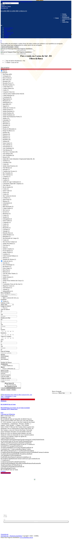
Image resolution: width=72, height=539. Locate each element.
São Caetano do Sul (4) (9, 196)
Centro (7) (6, 90)
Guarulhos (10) (7, 162)
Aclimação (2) (7, 76)
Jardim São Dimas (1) (9, 243)
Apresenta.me (4, 534)
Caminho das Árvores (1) (10, 171)
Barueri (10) (6, 157)
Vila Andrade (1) (7, 145)
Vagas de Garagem (6, 336)
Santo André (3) (7, 220)
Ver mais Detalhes (6, 473)
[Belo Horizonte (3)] (13, 385)
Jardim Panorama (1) (8, 111)
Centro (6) (6, 164)
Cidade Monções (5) (8, 95)
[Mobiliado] (5, 358)
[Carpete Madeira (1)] (10, 365)
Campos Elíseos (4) (8, 88)
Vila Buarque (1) (7, 146)
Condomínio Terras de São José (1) (12, 284)
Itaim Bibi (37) (7, 104)
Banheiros (3, 333)
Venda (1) (5, 301)
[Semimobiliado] (5, 356)
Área (2, 339)
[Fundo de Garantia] (6, 375)
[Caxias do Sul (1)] (13, 388)
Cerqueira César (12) (8, 92)
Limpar (8, 389)
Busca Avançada (56, 391)
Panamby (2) (6, 125)
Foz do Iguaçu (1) (8, 250)
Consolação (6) (7, 97)
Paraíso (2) (6, 127)
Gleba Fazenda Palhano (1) (10, 256)
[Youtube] (36, 506)
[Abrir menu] (1, 25)
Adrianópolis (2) (7, 203)
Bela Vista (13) (7, 79)
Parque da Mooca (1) (8, 130)
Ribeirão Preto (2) (8, 233)
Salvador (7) (6, 169)
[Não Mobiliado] (5, 359)
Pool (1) (5, 308)
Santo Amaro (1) (7, 143)
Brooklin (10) (6, 81)
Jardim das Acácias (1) (9, 108)
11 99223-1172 (23, 11)
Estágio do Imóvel (6, 306)
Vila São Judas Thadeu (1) (10, 273)
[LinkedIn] (36, 500)
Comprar (3, 471)
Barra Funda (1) (7, 78)
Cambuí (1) (6, 180)
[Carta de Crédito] (6, 376)
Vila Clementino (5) (8, 148)
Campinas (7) (6, 176)
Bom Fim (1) (6, 270)
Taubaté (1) (6, 289)
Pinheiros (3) (6, 137)
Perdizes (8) (6, 132)
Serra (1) (5, 247)
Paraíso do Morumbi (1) (9, 129)
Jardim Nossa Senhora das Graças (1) (13, 280)
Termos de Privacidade (7, 47)
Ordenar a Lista (5, 303)
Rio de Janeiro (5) (8, 187)
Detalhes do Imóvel (6, 362)
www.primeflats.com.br (26, 537)
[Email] (36, 510)
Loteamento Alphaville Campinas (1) (13, 183)
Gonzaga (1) (6, 229)
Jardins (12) (6, 118)
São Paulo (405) (7, 74)
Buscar (3, 389)
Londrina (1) (6, 254)
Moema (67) (6, 122)
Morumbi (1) (6, 123)
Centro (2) (6, 224)
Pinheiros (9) (6, 134)
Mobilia (3, 354)
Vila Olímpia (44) (8, 153)
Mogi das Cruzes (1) (8, 286)
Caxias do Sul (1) (7, 261)
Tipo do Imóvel (5, 67)
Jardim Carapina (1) (8, 249)
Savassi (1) (6, 212)
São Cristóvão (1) (8, 175)
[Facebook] (36, 496)
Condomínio (4, 296)
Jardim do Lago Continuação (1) (12, 182)
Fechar (13, 389)
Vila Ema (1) (6, 245)
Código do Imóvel (6, 378)
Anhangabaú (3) (7, 219)
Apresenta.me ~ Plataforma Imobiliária (11, 536)
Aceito (16, 47)
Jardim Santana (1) (8, 277)
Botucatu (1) (6, 271)
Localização (4, 72)
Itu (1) (4, 282)
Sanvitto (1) (6, 263)
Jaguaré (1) (6, 106)
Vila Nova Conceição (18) (10, 152)
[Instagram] (36, 503)
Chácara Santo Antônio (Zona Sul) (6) (13, 93)
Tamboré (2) (6, 160)
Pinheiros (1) (6, 136)
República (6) (6, 139)
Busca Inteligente (5, 292)
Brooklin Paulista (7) (8, 85)
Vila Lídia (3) (6, 185)
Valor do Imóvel (5, 309)
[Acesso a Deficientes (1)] (10, 368)
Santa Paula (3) (7, 199)
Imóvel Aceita (4, 370)
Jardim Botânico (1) (8, 234)
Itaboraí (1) (6, 257)
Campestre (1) (7, 222)
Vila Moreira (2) (7, 167)
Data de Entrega (5, 351)
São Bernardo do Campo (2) (11, 238)
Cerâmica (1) (6, 197)
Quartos (3, 329)
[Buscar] (1, 3)
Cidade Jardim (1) (8, 208)
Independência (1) (8, 291)
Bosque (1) (6, 178)
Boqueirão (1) (7, 227)
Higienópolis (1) (7, 99)
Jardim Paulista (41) (8, 113)
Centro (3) (6, 189)
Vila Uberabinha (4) (8, 155)
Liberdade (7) (6, 120)
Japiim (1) (5, 204)
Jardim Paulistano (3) (8, 115)
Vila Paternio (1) (7, 287)
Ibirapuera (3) (6, 100)
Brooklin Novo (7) (8, 83)
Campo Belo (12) (7, 86)
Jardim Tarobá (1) (8, 252)
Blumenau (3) (6, 213)
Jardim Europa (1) (8, 109)
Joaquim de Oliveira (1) (9, 259)
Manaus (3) (6, 201)
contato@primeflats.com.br (14, 490)
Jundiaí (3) (6, 217)
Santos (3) (5, 226)
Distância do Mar (5, 318)
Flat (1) (5, 71)
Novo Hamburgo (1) (8, 264)
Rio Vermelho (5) (7, 173)
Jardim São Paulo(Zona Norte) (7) (12, 116)
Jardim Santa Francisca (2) (10, 166)
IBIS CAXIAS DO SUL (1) (11, 298)
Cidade (3, 381)
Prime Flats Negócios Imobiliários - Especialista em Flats (16, 1)
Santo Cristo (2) (7, 190)
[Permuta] (6, 373)
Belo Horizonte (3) (8, 206)
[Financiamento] (6, 372)
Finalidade (3, 299)
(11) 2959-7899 (5, 11)
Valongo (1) (6, 231)
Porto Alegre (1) (7, 268)
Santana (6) (6, 141)
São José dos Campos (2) (10, 242)
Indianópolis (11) (7, 102)
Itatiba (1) (5, 279)
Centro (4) (6, 194)
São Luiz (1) (6, 210)
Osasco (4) (6, 192)
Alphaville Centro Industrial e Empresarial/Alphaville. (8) (19, 159)
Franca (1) (6, 275)
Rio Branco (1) (7, 266)
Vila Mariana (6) (7, 150)
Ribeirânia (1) (6, 236)
